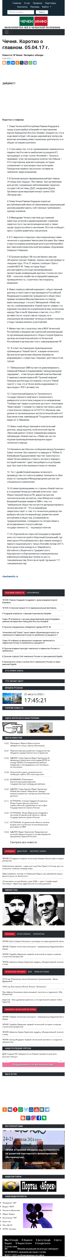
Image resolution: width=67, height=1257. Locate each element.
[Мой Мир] (8, 63)
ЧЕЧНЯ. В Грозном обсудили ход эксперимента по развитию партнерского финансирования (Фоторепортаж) (32, 1153)
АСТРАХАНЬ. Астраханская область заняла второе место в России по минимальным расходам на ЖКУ (29, 824)
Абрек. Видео (8, 1214)
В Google (14, 1240)
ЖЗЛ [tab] (30, 971)
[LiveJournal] (22, 63)
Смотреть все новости (23, 842)
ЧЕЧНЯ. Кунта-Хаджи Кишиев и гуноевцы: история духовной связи (33, 941)
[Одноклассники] (17, 63)
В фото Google (43, 1240)
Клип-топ (6, 1221)
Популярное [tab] (33, 593)
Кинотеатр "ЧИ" (9, 1217)
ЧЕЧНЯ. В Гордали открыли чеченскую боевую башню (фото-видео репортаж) (33, 859)
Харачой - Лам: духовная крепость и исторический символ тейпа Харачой (32, 1000)
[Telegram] (35, 63)
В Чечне (18, 55)
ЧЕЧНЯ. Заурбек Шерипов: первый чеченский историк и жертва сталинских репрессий (31, 955)
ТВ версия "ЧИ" (9, 1203)
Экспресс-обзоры (33, 55)
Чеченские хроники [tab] (15, 971)
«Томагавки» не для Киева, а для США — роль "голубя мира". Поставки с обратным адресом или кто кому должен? (30, 882)
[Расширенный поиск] (50, 12)
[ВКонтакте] (13, 63)
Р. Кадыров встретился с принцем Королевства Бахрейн (26, 614)
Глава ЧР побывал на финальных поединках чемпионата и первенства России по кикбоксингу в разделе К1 (28, 642)
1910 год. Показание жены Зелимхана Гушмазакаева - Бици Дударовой (30, 980)
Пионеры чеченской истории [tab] (20, 1009)
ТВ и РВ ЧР (7, 1225)
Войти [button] (45, 6)
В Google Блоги (42, 1243)
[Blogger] (4, 63)
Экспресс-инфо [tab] (38, 851)
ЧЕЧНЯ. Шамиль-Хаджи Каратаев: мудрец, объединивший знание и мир (33, 963)
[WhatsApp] (30, 63)
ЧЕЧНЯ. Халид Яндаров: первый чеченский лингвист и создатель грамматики (32, 1040)
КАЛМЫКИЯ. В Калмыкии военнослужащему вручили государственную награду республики (27, 781)
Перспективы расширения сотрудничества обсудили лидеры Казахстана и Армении (30, 751)
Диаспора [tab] (22, 851)
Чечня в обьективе (11, 1210)
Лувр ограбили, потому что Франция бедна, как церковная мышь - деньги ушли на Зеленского (33, 874)
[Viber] (26, 63)
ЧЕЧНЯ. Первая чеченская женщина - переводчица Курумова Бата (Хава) (33, 947)
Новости (7, 55)
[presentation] (61, 905)
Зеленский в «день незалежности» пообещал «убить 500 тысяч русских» (27, 773)
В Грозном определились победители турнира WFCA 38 (26, 627)
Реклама (34, 6)
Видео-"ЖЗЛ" (8, 1206)
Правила (37, 3)
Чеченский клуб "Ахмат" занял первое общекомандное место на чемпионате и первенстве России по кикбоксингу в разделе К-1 (30, 633)
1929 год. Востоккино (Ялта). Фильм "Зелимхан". (24, 986)
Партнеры (50, 3)
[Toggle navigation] (6, 32)
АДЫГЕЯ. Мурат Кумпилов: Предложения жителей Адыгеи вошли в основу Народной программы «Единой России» (30, 834)
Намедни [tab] (10, 851)
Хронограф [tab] (38, 934)
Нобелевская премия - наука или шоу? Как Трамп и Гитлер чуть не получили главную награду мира (32, 867)
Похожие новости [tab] (14, 593)
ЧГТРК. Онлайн (9, 1229)
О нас (27, 3)
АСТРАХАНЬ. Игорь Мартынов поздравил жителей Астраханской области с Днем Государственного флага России (29, 815)
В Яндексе (27, 1240)
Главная (16, 3)
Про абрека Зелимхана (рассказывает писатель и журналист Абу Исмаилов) (32, 993)
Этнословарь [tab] (24, 934)
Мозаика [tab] (9, 934)
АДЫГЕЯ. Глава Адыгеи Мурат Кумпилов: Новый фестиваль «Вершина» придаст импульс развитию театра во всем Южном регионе (30, 792)
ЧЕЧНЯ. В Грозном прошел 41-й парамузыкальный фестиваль (29, 608)
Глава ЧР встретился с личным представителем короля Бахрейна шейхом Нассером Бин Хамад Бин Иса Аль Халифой (31, 620)
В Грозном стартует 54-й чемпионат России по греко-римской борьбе (32, 656)
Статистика (11, 1246)
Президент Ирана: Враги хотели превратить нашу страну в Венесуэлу (27, 744)
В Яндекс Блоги (24, 1243)
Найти (42, 12)
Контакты (22, 6)
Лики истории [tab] (41, 971)
